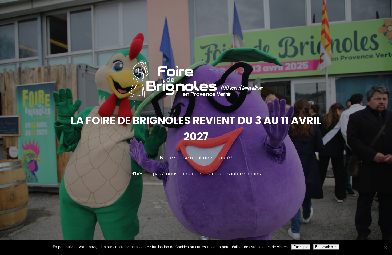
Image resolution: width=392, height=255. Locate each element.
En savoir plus (326, 247)
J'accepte (301, 247)
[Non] (385, 247)
